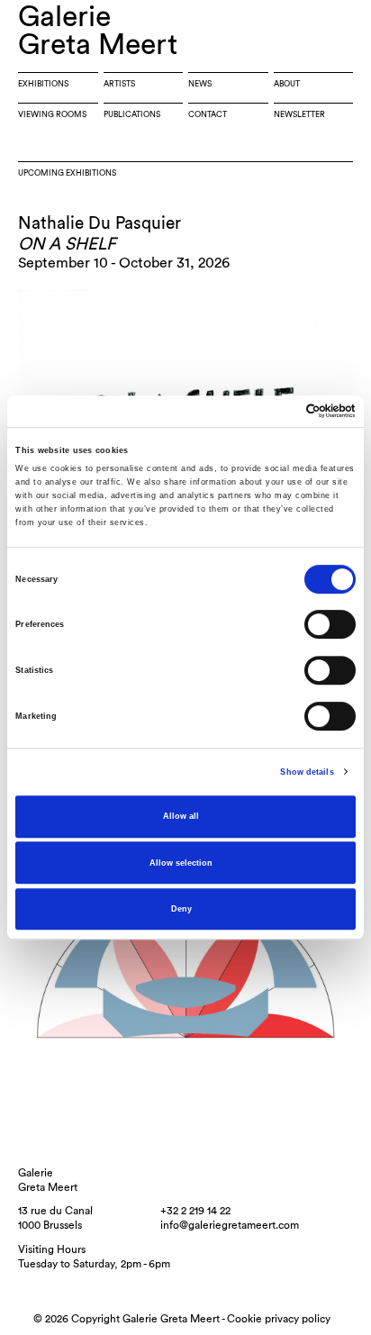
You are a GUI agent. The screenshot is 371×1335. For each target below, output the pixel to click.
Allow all (181, 816)
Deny (181, 908)
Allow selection (181, 862)
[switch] (330, 625)
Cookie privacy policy (278, 1318)
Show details (306, 771)
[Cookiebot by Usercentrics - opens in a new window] (277, 411)
